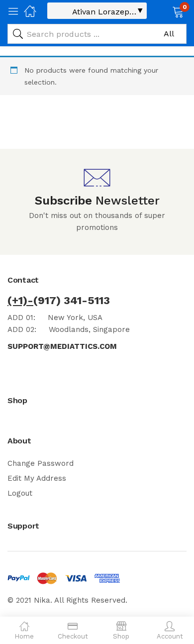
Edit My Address (36, 478)
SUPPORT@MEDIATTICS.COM (62, 346)
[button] (165, 10)
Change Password (40, 463)
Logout (19, 493)
